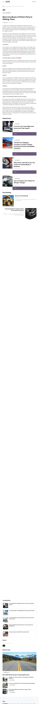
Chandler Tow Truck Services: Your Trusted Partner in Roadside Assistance (21, 678)
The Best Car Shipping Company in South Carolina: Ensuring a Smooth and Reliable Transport (24, 145)
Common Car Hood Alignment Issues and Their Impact (24, 127)
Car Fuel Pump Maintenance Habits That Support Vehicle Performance (20, 690)
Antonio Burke (17, 160)
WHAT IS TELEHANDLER (21, 196)
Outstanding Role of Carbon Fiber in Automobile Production (14, 209)
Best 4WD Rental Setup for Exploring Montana (16, 675)
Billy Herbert (8, 12)
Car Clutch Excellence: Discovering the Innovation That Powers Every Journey (21, 618)
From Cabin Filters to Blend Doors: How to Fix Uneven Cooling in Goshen (21, 604)
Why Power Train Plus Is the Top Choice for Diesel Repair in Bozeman (24, 164)
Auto (5, 122)
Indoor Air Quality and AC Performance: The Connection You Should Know (21, 625)
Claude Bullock (6, 672)
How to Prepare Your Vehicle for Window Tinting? (24, 182)
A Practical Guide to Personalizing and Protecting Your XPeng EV (21, 610)
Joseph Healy (17, 123)
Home (4, 6)
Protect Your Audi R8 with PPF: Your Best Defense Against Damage (22, 683)
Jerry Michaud (12, 692)
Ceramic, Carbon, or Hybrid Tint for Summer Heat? (19, 632)
